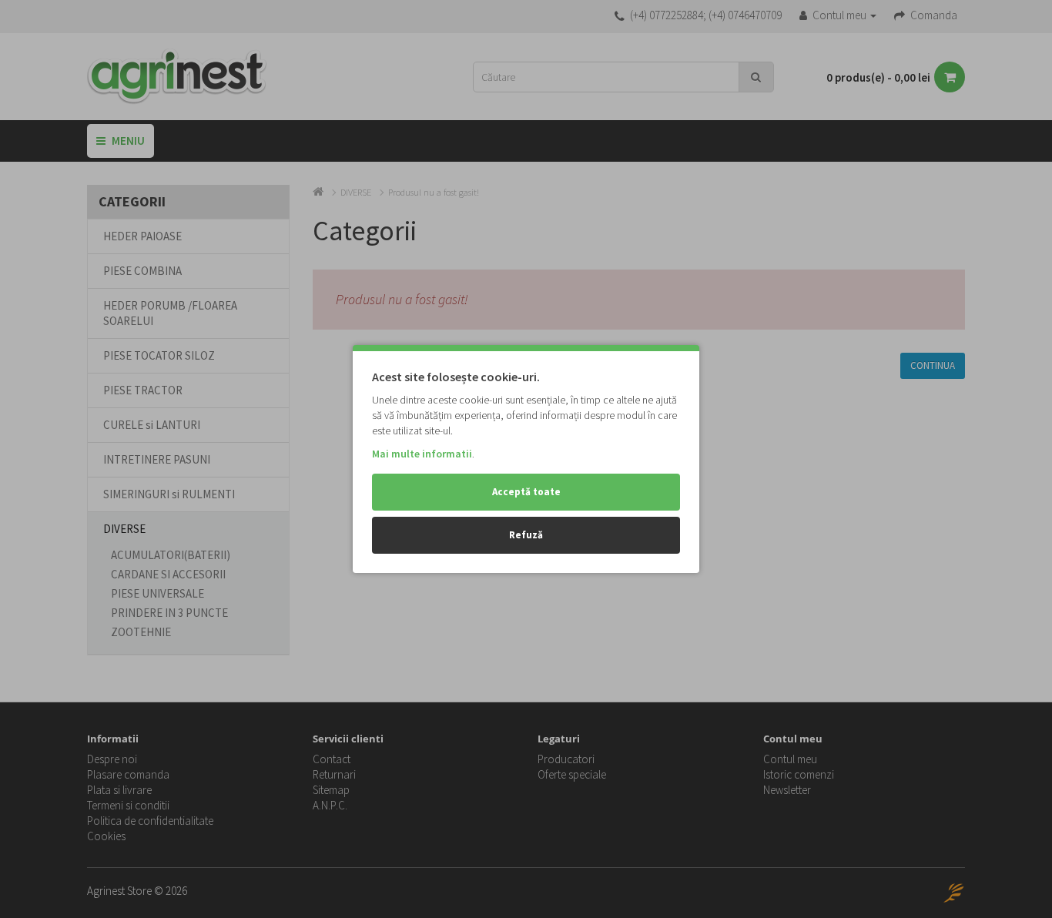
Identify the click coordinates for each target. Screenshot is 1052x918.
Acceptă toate (526, 491)
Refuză (526, 534)
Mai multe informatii (422, 454)
